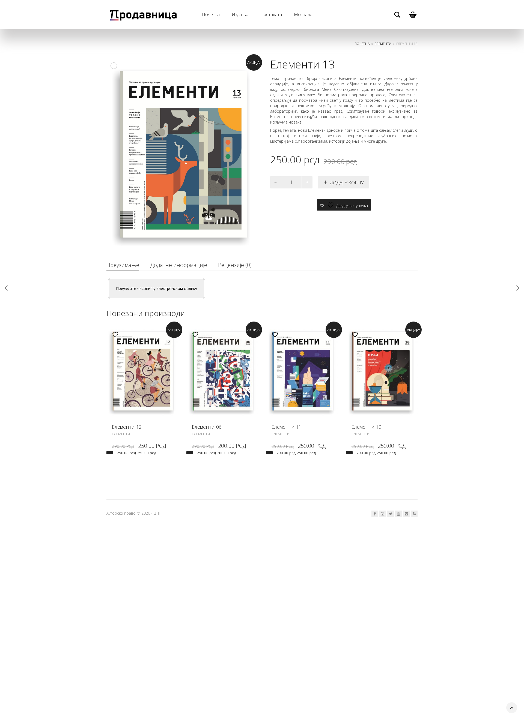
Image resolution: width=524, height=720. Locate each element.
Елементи (383, 43)
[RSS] (414, 514)
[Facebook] (374, 514)
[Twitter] (390, 514)
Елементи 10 (366, 427)
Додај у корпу (347, 182)
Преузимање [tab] (122, 265)
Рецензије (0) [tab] (235, 265)
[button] (109, 452)
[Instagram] (382, 514)
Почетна (211, 14)
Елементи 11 (286, 427)
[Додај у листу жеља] (114, 334)
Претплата (271, 14)
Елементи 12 (127, 427)
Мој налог (304, 14)
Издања (240, 14)
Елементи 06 (207, 427)
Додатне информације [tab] (178, 265)
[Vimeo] (406, 514)
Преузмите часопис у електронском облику (156, 288)
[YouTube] (398, 514)
